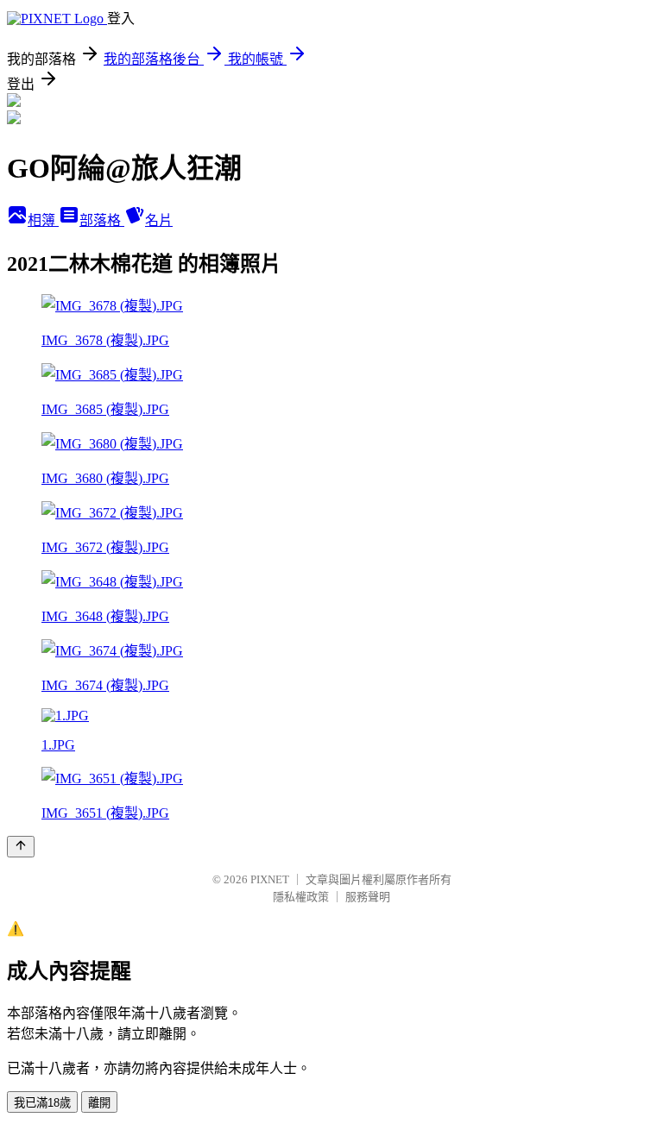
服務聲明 (367, 896)
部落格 (101, 220)
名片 (159, 220)
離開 (99, 1102)
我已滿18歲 (42, 1102)
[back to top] (21, 846)
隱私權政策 (301, 896)
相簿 (43, 220)
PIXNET (269, 879)
